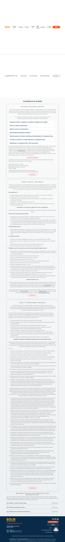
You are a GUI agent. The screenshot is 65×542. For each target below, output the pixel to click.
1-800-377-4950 (42, 291)
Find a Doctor (34, 75)
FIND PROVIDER (53, 521)
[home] (8, 27)
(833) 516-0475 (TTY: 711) (12, 75)
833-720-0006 (21, 150)
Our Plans (24, 75)
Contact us (33, 27)
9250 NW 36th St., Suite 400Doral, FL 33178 (13, 527)
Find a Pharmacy (46, 75)
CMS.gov (50, 527)
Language (42, 27)
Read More (32, 174)
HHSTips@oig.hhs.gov (44, 292)
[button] (15, 27)
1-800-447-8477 (24, 291)
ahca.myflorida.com (48, 532)
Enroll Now (56, 27)
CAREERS (53, 524)
